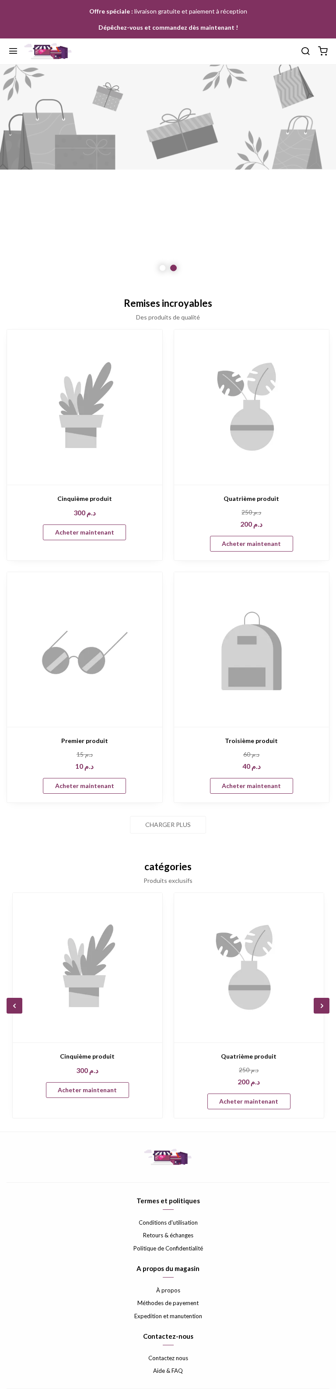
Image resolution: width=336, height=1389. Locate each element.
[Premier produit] (84, 649)
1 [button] (162, 268)
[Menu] (13, 51)
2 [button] (173, 268)
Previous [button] (28, 174)
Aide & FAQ (168, 1370)
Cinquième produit (84, 498)
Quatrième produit (251, 498)
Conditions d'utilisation (168, 1222)
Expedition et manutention (168, 1316)
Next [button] (307, 174)
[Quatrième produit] (251, 407)
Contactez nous (168, 1357)
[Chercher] (305, 51)
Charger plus (168, 824)
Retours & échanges (168, 1235)
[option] (168, 174)
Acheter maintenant (84, 532)
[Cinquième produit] (84, 407)
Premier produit (84, 740)
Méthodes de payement (168, 1302)
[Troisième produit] (251, 649)
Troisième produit (251, 740)
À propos (168, 1290)
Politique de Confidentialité (168, 1248)
